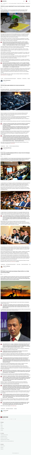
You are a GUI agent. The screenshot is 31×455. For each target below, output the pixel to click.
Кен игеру (18, 264)
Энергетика (19, 78)
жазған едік (13, 143)
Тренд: (2, 3)
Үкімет (2, 78)
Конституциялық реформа (13, 3)
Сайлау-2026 (5, 3)
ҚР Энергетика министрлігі (11, 264)
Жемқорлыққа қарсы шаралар (5, 439)
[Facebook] (5, 8)
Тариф (29, 78)
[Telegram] (4, 8)
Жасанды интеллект (9, 408)
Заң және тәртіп (27, 3)
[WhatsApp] (2, 8)
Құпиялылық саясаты (4, 436)
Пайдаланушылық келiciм (4, 434)
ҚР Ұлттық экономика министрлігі (10, 78)
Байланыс (2, 447)
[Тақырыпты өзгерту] (27, 1)
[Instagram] (1, 8)
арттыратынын (13, 261)
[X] (7, 8)
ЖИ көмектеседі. (13, 405)
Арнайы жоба (19, 3)
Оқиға (1, 423)
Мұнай (15, 408)
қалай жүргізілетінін (4, 74)
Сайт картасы (3, 445)
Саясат (2, 425)
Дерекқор (23, 3)
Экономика (24, 78)
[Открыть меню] (29, 1)
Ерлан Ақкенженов (25, 264)
